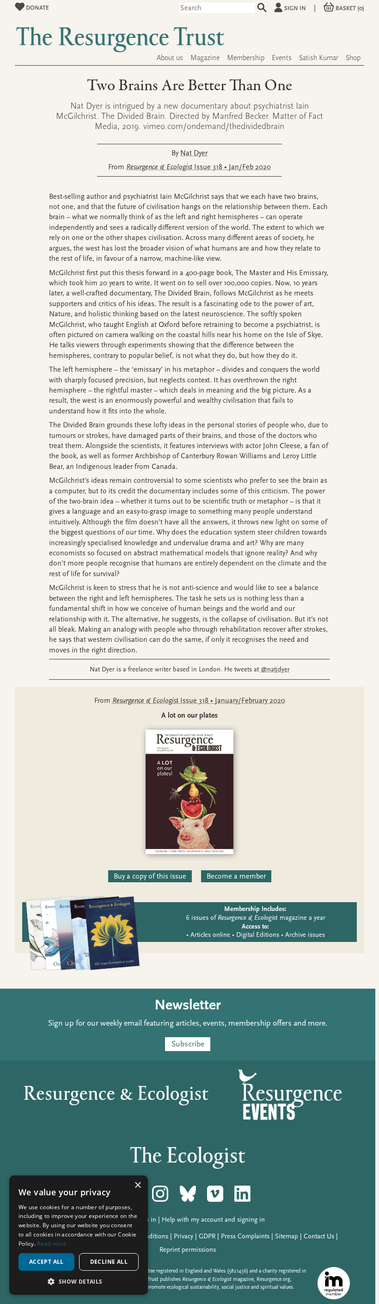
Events (282, 58)
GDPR (207, 1236)
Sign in (295, 8)
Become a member (236, 876)
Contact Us (319, 1236)
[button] (78, 1281)
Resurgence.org (273, 1279)
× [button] (137, 1185)
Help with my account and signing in (213, 1220)
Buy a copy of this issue (150, 876)
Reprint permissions (187, 1250)
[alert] (78, 1235)
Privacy (183, 1236)
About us (170, 58)
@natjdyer (275, 669)
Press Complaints (245, 1236)
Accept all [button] (46, 1262)
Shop (353, 58)
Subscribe (187, 1044)
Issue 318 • (198, 167)
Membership (245, 58)
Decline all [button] (109, 1262)
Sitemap (286, 1236)
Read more (52, 1244)
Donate (36, 7)
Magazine (205, 58)
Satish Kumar (318, 58)
